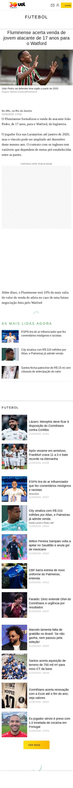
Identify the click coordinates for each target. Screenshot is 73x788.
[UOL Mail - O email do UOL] (53, 5)
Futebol (36, 16)
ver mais (34, 745)
